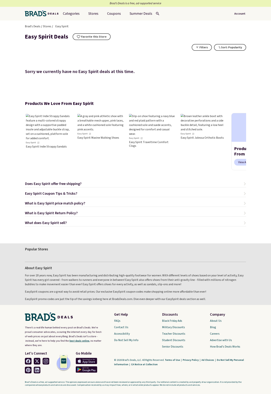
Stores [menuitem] (93, 13)
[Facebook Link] (28, 361)
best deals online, (80, 341)
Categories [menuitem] (71, 13)
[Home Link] (43, 13)
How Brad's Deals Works (225, 346)
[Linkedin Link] (37, 370)
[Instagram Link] (46, 361)
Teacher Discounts (173, 334)
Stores (47, 26)
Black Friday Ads (172, 321)
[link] (49, 141)
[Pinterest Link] (28, 370)
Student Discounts (173, 340)
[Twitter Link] (37, 361)
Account (239, 13)
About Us (216, 321)
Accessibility (122, 334)
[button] (135, 184)
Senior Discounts (172, 346)
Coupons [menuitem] (114, 13)
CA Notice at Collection (144, 364)
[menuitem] (141, 14)
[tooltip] (92, 36)
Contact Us (121, 327)
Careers (215, 334)
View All (243, 162)
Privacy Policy (191, 360)
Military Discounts (173, 327)
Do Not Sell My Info (126, 340)
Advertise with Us (221, 340)
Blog (213, 327)
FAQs (117, 321)
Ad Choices (208, 360)
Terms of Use (172, 360)
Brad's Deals (32, 26)
